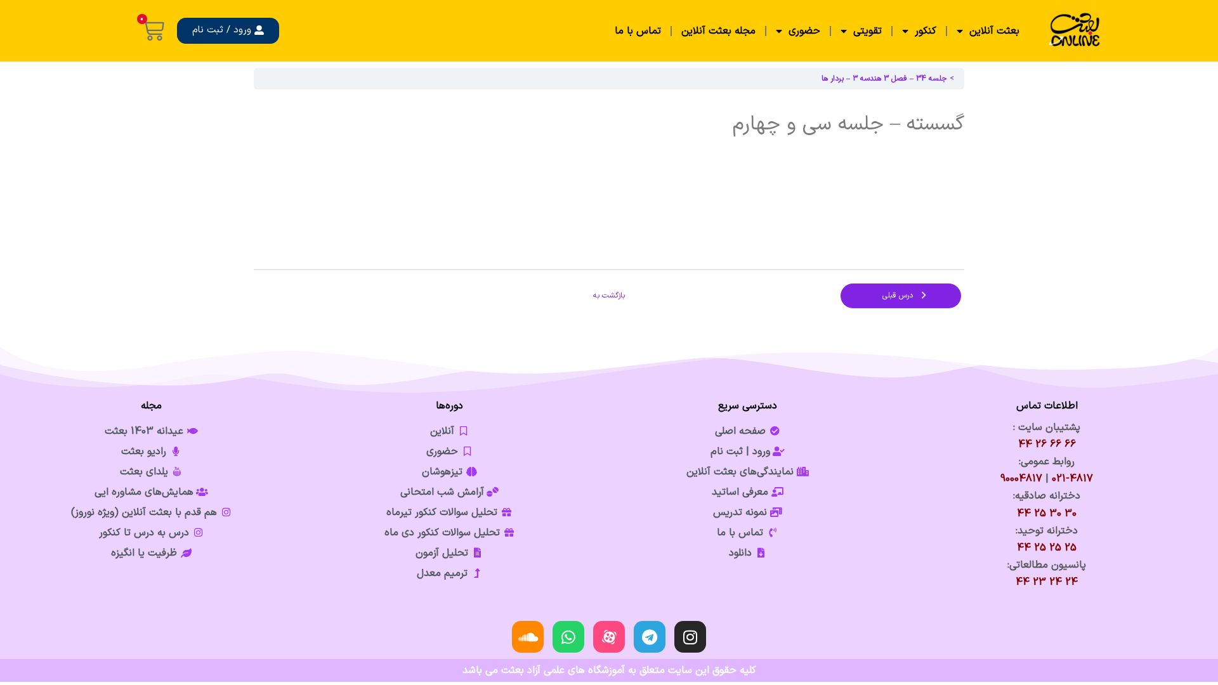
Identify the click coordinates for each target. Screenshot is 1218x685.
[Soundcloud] (528, 637)
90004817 (1021, 478)
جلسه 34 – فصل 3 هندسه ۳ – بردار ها (884, 78)
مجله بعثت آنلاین (718, 31)
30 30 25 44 (1047, 513)
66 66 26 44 (1047, 444)
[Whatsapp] (568, 637)
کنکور (925, 31)
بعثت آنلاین (994, 31)
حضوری (804, 31)
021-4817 (1072, 478)
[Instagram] (690, 637)
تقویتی (867, 31)
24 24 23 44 (1047, 582)
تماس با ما (638, 31)
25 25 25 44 (1047, 548)
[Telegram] (649, 637)
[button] (228, 31)
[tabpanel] (609, 178)
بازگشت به (609, 295)
